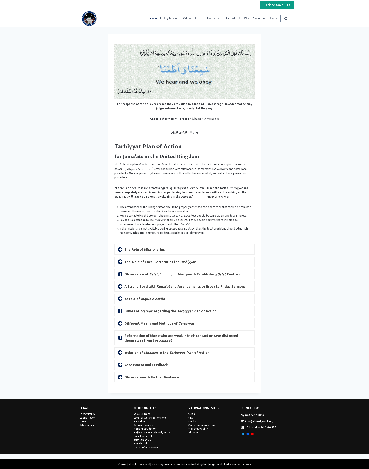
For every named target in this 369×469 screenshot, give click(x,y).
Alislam (192, 414)
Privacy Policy (87, 414)
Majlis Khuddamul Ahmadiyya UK (152, 432)
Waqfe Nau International (202, 425)
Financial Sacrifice (238, 18)
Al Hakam (193, 421)
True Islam (139, 421)
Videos (187, 18)
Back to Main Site (277, 5)
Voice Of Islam (142, 414)
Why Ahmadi (141, 443)
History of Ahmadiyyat (146, 447)
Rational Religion (143, 425)
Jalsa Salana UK (142, 440)
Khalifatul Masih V (198, 428)
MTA (190, 418)
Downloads (260, 18)
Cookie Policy (87, 418)
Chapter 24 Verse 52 (205, 118)
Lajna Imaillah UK (143, 436)
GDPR (83, 421)
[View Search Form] (286, 18)
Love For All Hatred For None (150, 418)
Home (153, 18)
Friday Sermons (170, 18)
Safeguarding (87, 425)
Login (273, 18)
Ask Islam (193, 432)
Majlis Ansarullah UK (145, 428)
